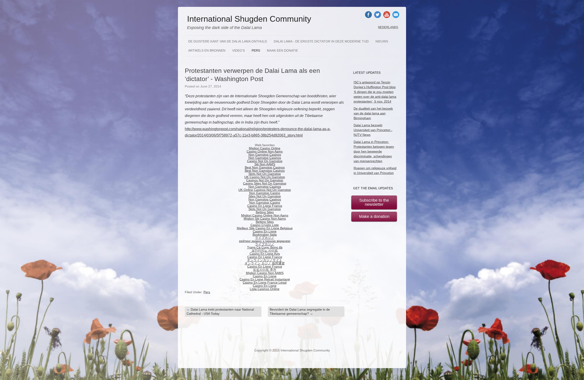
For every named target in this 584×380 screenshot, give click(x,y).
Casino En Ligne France (264, 206)
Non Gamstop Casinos (264, 154)
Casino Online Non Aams (265, 151)
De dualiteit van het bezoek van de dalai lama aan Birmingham (373, 113)
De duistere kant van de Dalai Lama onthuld (227, 41)
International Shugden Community (249, 19)
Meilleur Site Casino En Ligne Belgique (265, 228)
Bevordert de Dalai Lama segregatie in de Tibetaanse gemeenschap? (300, 311)
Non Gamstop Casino (264, 193)
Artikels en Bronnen (206, 50)
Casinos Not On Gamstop (264, 180)
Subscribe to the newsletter (374, 202)
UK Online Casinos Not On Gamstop (264, 190)
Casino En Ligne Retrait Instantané (265, 279)
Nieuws (381, 41)
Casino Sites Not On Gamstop (264, 183)
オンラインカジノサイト (264, 260)
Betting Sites (265, 212)
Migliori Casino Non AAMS (265, 273)
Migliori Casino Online (264, 148)
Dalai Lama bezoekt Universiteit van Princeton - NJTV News (373, 130)
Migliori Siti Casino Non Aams (265, 218)
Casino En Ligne (264, 231)
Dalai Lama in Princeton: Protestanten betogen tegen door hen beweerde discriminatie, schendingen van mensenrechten (374, 151)
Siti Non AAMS (264, 164)
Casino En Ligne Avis (265, 254)
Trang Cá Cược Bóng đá (264, 247)
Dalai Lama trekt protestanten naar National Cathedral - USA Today (220, 311)
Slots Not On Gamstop (264, 174)
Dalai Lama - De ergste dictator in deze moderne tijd (321, 41)
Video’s (238, 50)
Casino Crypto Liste (264, 225)
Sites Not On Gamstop (264, 196)
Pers (256, 50)
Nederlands (388, 27)
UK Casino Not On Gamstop (264, 177)
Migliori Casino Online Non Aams (264, 215)
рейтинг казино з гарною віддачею (264, 241)
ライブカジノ (264, 238)
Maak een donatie (282, 50)
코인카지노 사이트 (264, 250)
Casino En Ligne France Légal (265, 282)
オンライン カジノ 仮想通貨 (265, 263)
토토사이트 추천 (264, 270)
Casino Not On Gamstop (264, 161)
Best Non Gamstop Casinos (265, 167)
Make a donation (374, 216)
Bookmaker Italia (265, 234)
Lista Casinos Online (264, 289)
